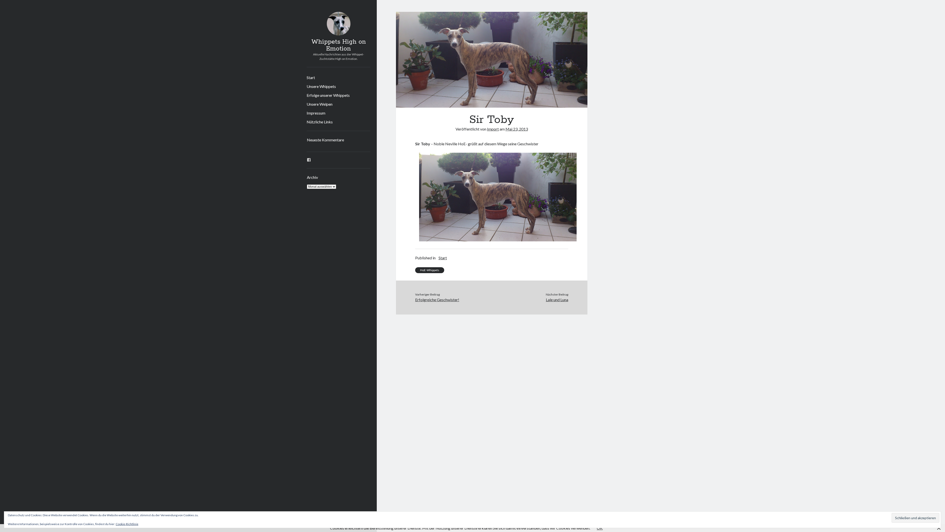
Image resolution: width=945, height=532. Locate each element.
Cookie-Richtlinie (127, 524)
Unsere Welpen (319, 104)
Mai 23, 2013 (516, 129)
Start (311, 77)
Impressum (316, 113)
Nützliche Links (320, 121)
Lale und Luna (557, 299)
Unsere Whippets (321, 86)
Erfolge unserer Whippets (328, 95)
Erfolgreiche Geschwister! (437, 299)
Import (493, 129)
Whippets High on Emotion (338, 45)
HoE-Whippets (429, 270)
